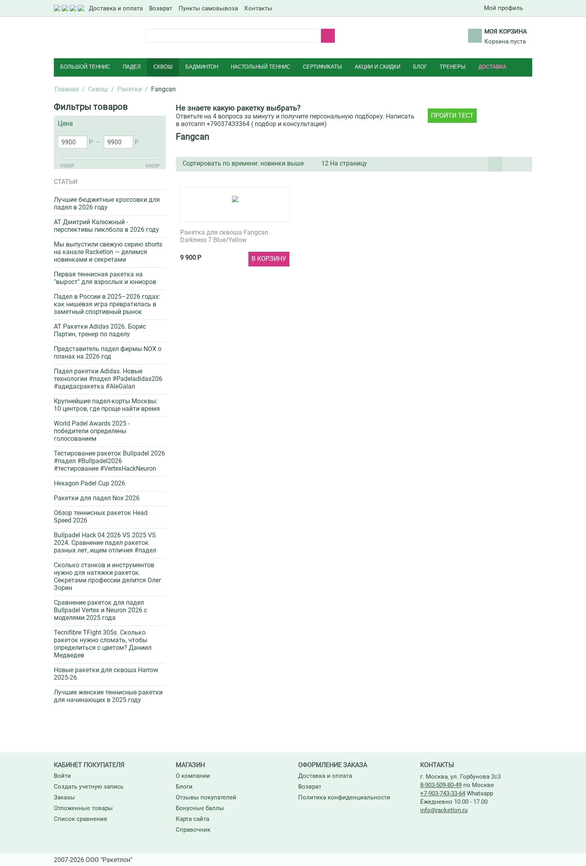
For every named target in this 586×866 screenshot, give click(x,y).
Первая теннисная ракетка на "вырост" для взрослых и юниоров (105, 278)
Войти (62, 775)
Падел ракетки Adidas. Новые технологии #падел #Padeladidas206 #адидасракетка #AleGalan (108, 378)
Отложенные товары (83, 808)
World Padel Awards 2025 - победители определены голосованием (92, 431)
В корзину (269, 258)
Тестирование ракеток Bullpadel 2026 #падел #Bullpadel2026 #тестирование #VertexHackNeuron (109, 461)
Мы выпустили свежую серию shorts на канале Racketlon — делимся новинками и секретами (108, 252)
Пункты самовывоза (208, 8)
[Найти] (328, 36)
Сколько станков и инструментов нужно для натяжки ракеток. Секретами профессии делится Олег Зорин (107, 576)
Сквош (163, 67)
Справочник (193, 829)
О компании (193, 775)
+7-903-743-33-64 (442, 793)
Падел (132, 67)
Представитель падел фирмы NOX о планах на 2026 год (107, 352)
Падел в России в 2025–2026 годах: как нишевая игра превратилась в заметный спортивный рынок (107, 304)
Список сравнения (80, 819)
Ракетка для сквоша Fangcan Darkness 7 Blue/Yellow (224, 236)
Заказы (64, 797)
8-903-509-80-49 (441, 785)
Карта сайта (192, 819)
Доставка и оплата (116, 8)
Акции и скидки (377, 67)
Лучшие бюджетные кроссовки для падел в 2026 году (107, 203)
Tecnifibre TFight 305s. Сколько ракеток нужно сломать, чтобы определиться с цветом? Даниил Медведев (102, 644)
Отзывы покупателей (206, 797)
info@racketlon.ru (444, 810)
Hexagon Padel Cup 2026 (89, 483)
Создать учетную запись (89, 786)
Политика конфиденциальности (344, 797)
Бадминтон (201, 67)
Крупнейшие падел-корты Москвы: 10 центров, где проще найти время (107, 404)
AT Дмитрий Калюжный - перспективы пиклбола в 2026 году (106, 225)
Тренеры (453, 67)
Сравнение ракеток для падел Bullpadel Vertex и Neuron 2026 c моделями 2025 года (100, 610)
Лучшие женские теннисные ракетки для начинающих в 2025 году (108, 696)
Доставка (492, 67)
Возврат (160, 8)
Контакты (258, 8)
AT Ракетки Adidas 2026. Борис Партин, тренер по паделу (100, 330)
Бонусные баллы (200, 808)
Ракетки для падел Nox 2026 (97, 498)
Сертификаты (322, 67)
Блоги (184, 786)
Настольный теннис (260, 67)
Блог (420, 67)
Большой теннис (85, 67)
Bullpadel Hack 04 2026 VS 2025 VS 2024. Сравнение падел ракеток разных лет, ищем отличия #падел (105, 542)
